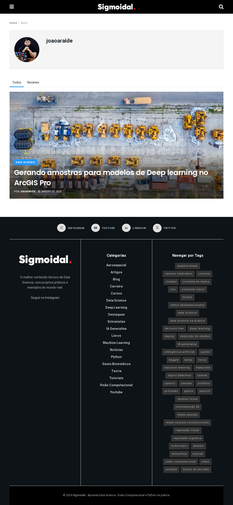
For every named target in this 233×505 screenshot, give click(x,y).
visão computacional (180, 462)
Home (13, 23)
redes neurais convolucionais (187, 422)
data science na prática (187, 321)
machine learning (177, 368)
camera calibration (178, 274)
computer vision (193, 289)
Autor (24, 23)
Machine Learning (116, 342)
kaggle (174, 360)
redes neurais (187, 415)
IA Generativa (116, 328)
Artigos (116, 272)
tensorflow (179, 454)
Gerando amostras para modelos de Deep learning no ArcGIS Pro (111, 177)
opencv (170, 383)
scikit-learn (179, 446)
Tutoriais (116, 378)
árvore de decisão (196, 469)
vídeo (205, 462)
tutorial (198, 454)
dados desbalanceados (187, 305)
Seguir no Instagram (45, 297)
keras (188, 360)
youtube (171, 469)
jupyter (205, 352)
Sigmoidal (79, 495)
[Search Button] (221, 7)
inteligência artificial (179, 352)
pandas (186, 383)
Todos (16, 82)
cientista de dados (195, 282)
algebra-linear (187, 266)
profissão (171, 391)
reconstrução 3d (187, 407)
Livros (116, 335)
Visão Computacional (116, 385)
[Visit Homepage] (116, 6)
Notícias (116, 350)
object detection (179, 375)
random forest (187, 399)
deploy (169, 336)
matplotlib (203, 368)
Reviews (33, 82)
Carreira (116, 286)
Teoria (116, 371)
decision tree (174, 328)
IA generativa (187, 344)
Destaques (116, 314)
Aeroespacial (116, 265)
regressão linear (187, 430)
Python (116, 357)
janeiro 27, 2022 (50, 191)
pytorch (205, 391)
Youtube (116, 392)
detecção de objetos (195, 336)
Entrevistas (116, 321)
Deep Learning (116, 307)
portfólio (204, 383)
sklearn (198, 446)
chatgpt (171, 282)
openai (202, 375)
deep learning (200, 328)
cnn (173, 289)
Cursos (116, 293)
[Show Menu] (12, 7)
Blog (116, 279)
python (189, 391)
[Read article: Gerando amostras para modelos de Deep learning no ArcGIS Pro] (116, 145)
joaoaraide (27, 191)
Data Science (25, 162)
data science (187, 313)
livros (202, 360)
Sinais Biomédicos (116, 364)
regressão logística (187, 438)
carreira (204, 274)
